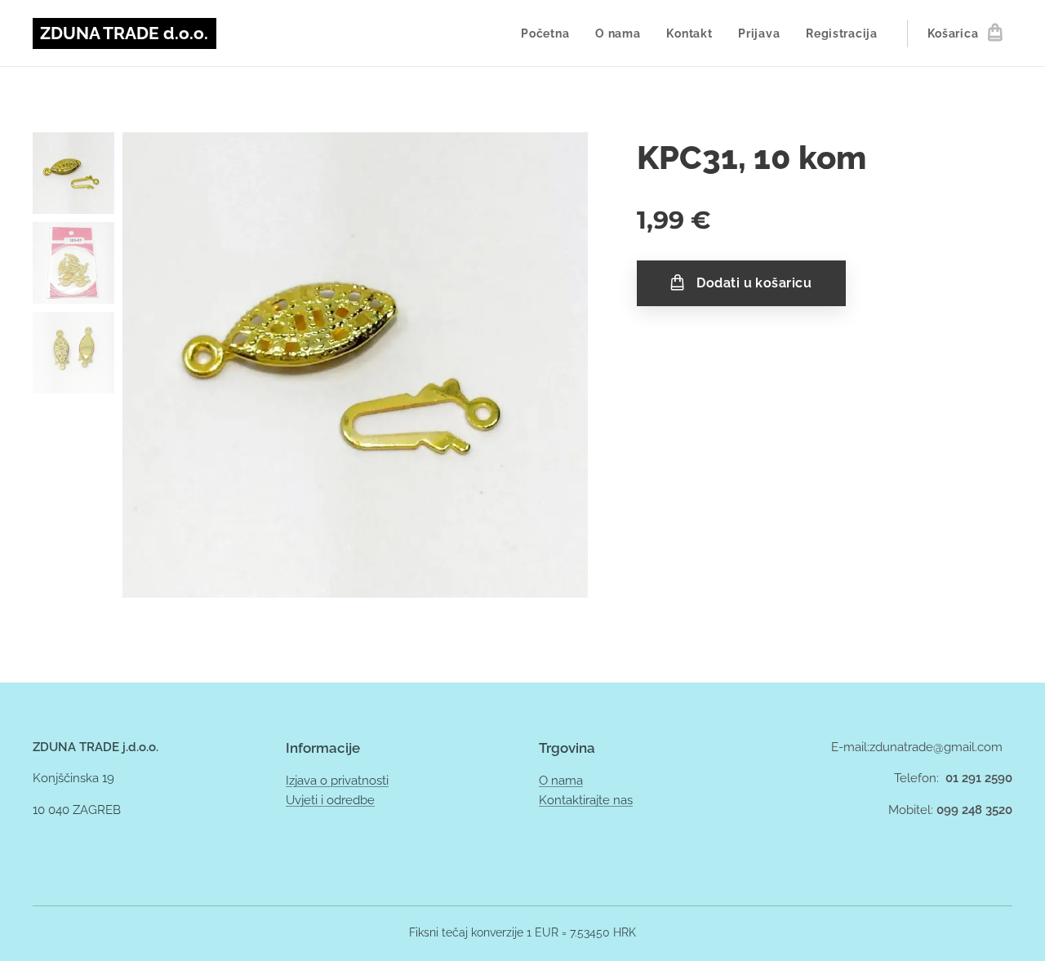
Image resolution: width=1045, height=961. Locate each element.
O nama (561, 780)
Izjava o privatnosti (337, 780)
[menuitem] (549, 33)
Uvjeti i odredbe (330, 800)
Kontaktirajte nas (586, 800)
